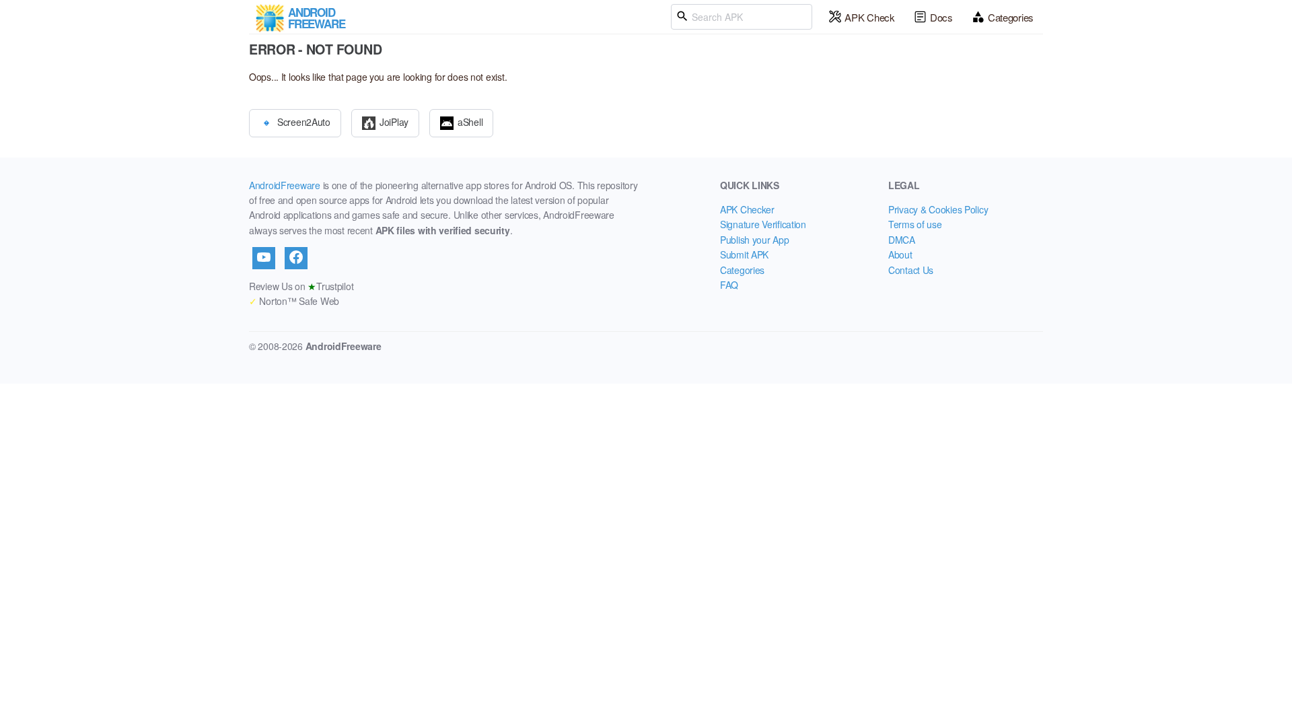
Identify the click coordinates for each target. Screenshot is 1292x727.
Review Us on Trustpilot (301, 286)
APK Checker (747, 209)
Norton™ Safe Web (294, 301)
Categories (1011, 17)
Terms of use (915, 224)
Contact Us (910, 270)
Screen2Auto (303, 121)
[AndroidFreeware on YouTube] (263, 258)
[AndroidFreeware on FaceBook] (296, 258)
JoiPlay (394, 121)
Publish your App (754, 239)
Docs (941, 17)
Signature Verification (763, 224)
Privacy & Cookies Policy (938, 209)
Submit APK (744, 254)
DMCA (901, 239)
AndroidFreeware (284, 185)
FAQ (729, 284)
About (900, 254)
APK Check (869, 17)
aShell (470, 121)
